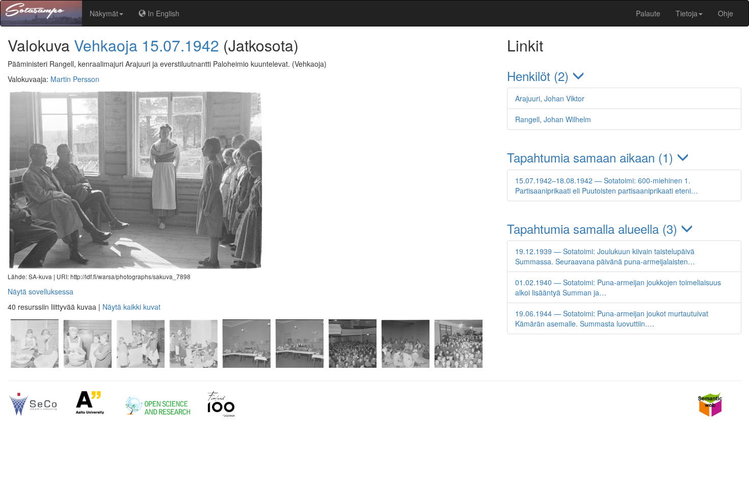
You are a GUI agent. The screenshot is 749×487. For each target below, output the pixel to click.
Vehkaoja (106, 45)
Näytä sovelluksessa (40, 291)
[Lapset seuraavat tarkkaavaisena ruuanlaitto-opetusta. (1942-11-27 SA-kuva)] (140, 365)
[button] (624, 76)
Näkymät (104, 13)
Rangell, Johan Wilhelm (553, 119)
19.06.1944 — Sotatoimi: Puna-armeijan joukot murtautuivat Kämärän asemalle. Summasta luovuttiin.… (611, 318)
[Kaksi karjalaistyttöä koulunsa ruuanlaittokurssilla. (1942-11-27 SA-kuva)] (34, 365)
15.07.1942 (180, 45)
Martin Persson (74, 79)
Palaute (648, 13)
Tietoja (687, 13)
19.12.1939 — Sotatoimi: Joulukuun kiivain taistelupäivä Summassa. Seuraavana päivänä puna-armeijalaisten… (605, 256)
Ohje (725, 13)
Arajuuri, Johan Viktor (549, 98)
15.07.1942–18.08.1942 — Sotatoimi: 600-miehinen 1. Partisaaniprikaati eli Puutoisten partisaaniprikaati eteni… (606, 185)
